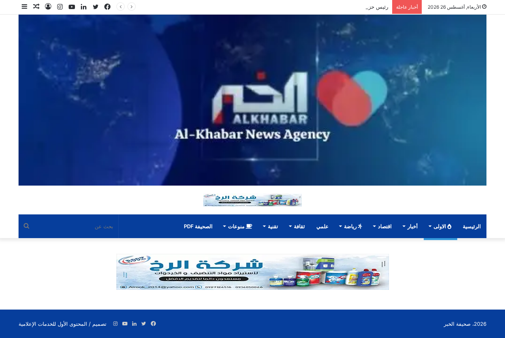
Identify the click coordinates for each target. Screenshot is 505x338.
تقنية (273, 226)
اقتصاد (385, 226)
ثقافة (299, 226)
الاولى (440, 226)
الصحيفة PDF (198, 226)
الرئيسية (472, 226)
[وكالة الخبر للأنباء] (252, 100)
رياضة (351, 226)
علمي (322, 226)
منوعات (237, 226)
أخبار (413, 226)
